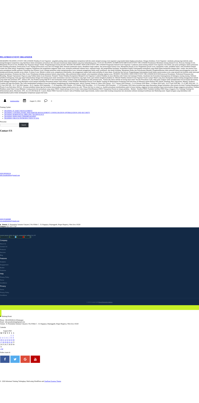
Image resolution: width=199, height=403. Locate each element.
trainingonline (14, 101)
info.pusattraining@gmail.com (10, 175)
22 (11, 342)
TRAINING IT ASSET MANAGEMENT (18, 111)
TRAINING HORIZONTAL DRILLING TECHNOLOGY (24, 114)
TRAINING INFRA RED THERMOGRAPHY (20, 116)
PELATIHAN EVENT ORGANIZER (16, 57)
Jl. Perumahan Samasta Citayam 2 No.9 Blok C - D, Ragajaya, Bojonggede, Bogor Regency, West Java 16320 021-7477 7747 (40, 225)
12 (5, 340)
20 (7, 342)
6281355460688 (5, 219)
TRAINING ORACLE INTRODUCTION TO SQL (21, 118)
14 (9, 340)
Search (24, 125)
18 (3, 342)
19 (5, 342)
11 (3, 340)
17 (1, 342)
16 (13, 340)
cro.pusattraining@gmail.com (9, 221)
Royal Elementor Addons (105, 302)
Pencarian (3, 122)
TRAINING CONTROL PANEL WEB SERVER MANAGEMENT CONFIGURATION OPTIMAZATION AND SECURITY (47, 112)
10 (1, 340)
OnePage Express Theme (52, 381)
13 (7, 340)
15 (11, 340)
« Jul (1, 349)
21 (9, 342)
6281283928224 (5, 173)
